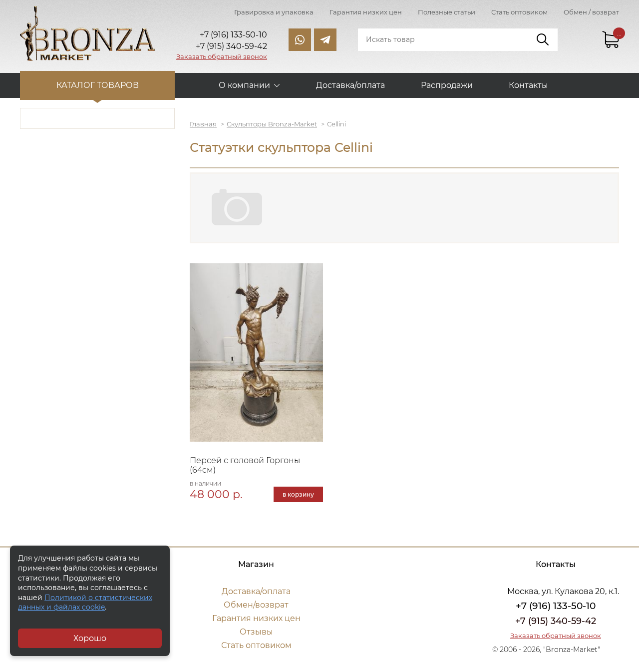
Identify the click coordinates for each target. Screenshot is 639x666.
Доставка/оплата (350, 85)
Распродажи (447, 85)
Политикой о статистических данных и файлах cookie (85, 602)
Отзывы (256, 632)
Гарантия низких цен (365, 12)
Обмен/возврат (256, 605)
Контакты (528, 85)
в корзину (298, 494)
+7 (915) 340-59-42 (555, 621)
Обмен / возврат (591, 12)
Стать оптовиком (519, 12)
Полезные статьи (446, 12)
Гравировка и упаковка (274, 12)
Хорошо (89, 638)
